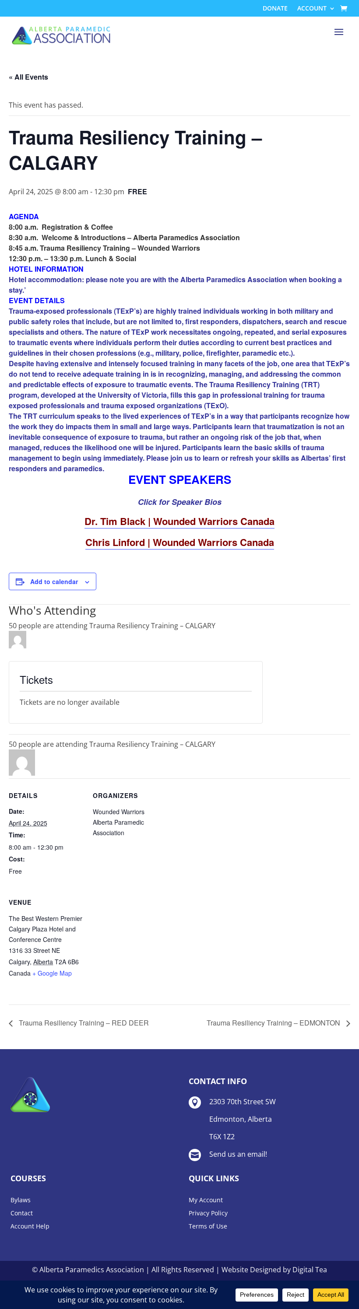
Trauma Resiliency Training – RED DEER (83, 1023)
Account (312, 8)
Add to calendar (54, 581)
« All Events (28, 77)
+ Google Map (52, 973)
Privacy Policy (208, 1213)
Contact (22, 1213)
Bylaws (21, 1200)
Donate (275, 8)
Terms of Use (208, 1226)
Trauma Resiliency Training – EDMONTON (274, 1023)
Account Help (30, 1226)
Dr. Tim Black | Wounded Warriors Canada (179, 521)
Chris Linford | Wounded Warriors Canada (179, 542)
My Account (206, 1200)
